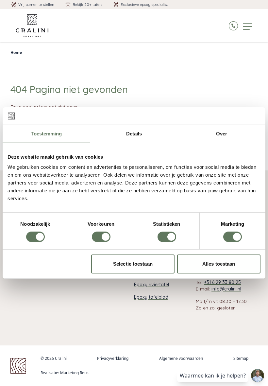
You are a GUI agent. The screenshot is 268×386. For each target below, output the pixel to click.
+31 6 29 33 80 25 (222, 282)
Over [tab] (221, 133)
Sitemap (240, 358)
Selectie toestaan (133, 264)
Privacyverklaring (112, 358)
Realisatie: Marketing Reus (65, 373)
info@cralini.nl (226, 289)
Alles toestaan (218, 264)
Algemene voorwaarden (181, 358)
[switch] (101, 237)
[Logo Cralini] (32, 25)
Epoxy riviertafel (151, 285)
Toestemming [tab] (46, 133)
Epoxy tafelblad (151, 297)
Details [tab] (134, 133)
